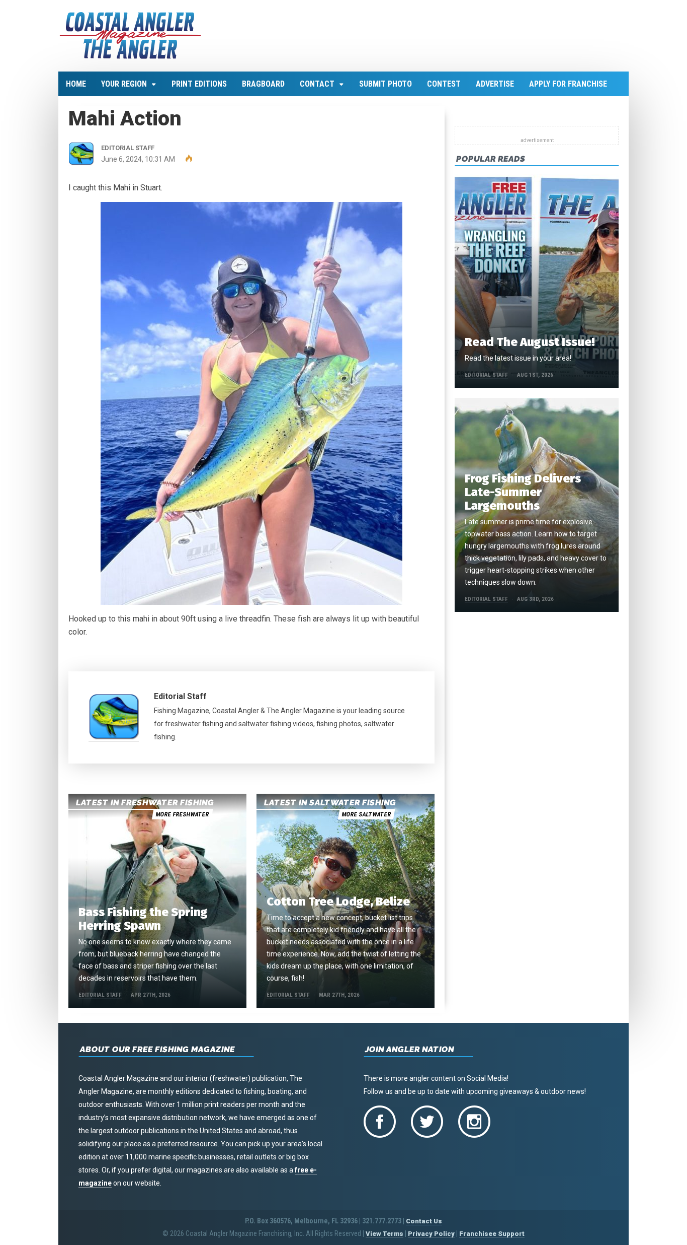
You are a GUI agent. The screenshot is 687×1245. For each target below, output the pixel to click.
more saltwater (366, 814)
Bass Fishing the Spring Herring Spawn (143, 919)
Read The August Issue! (529, 342)
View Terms (384, 1233)
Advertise (495, 84)
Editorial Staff (180, 696)
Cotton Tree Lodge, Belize (338, 901)
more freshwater (182, 814)
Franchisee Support (492, 1233)
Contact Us (424, 1221)
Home (76, 84)
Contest (444, 84)
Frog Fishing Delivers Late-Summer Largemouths (523, 492)
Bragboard (263, 84)
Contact (317, 84)
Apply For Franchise (568, 84)
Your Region (124, 84)
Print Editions (199, 84)
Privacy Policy (431, 1233)
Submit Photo (385, 84)
